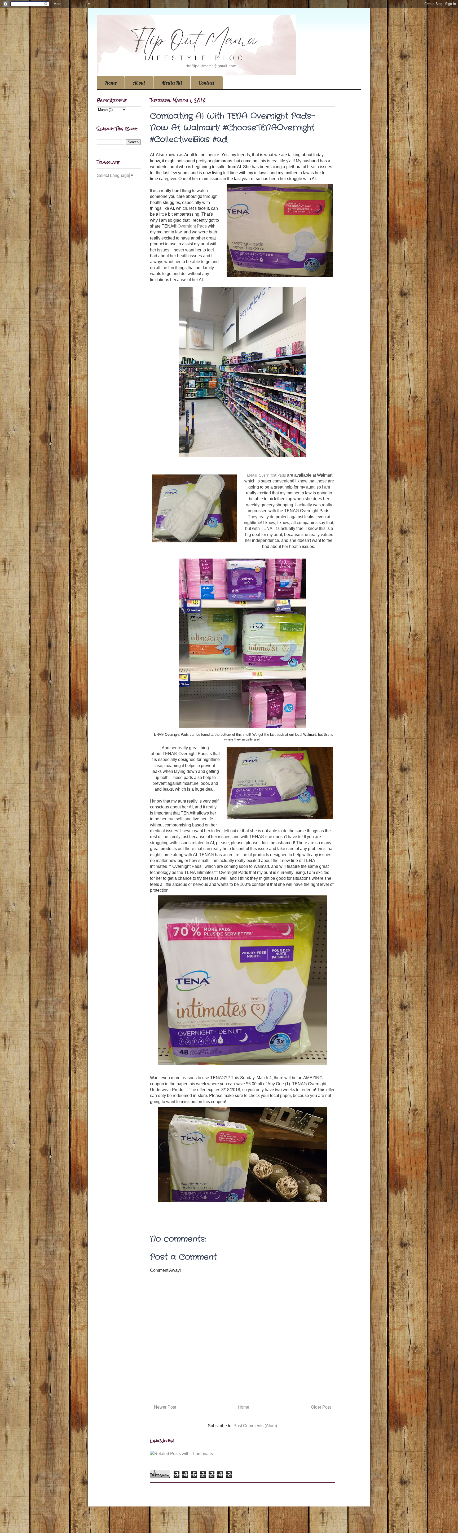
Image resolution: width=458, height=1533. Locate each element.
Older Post (321, 1407)
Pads (202, 226)
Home (111, 82)
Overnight (187, 226)
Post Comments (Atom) (255, 1425)
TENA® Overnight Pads (265, 475)
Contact (207, 82)
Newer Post (165, 1407)
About (139, 82)
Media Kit (171, 82)
